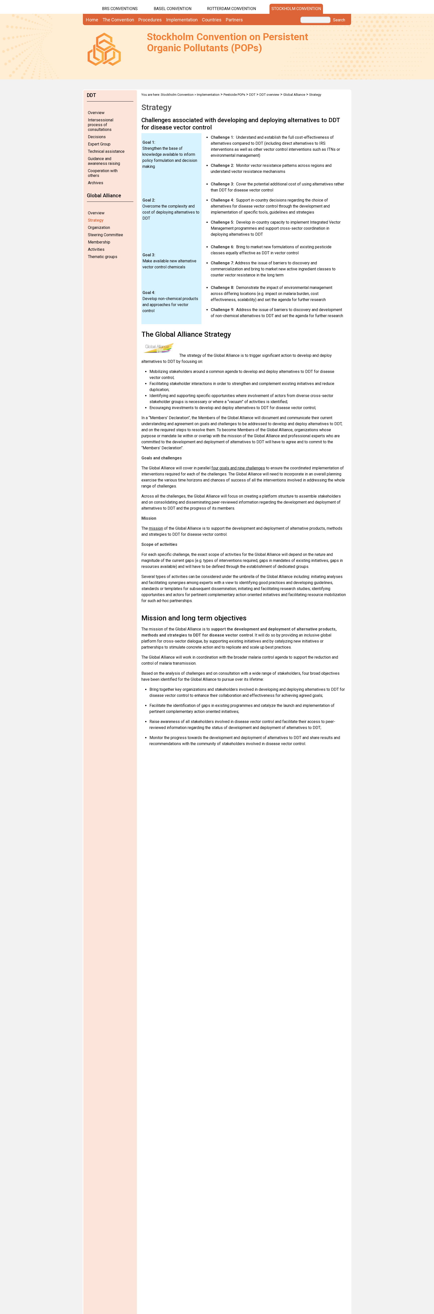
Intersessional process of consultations (100, 125)
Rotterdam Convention (231, 8)
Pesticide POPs (234, 94)
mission (156, 528)
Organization (99, 227)
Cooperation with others (103, 173)
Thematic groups (102, 256)
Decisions (97, 136)
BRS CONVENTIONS (120, 8)
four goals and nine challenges (238, 468)
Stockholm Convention (296, 8)
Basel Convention (172, 8)
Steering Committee (105, 234)
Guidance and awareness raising (104, 161)
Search (339, 20)
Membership (99, 242)
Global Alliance (294, 94)
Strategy (95, 220)
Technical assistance (106, 151)
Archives (95, 182)
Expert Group (99, 144)
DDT (252, 94)
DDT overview (269, 94)
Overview (96, 112)
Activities (96, 249)
